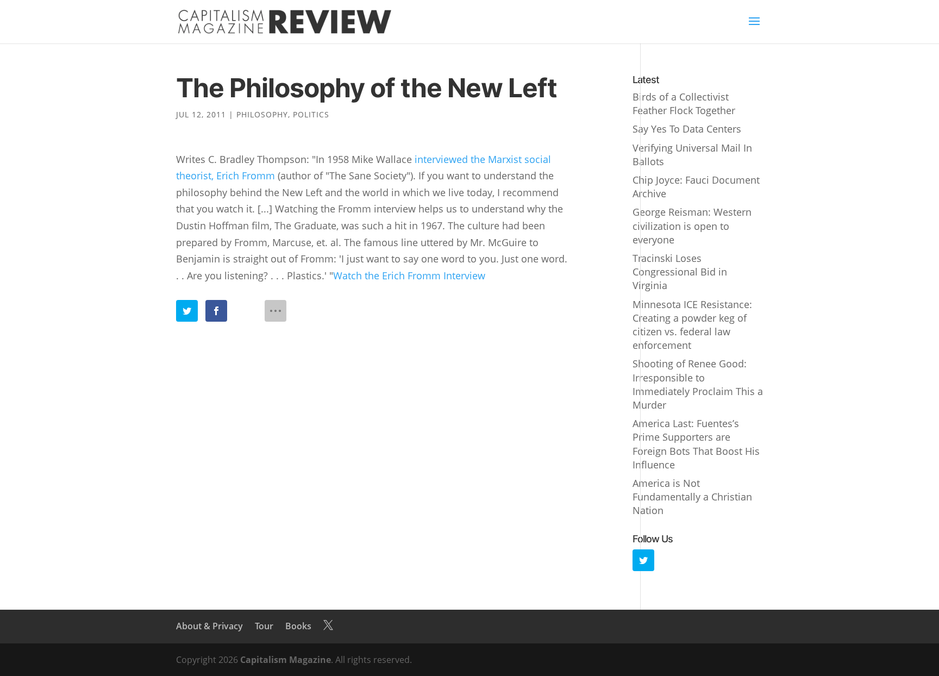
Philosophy (262, 114)
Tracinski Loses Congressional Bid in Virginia (680, 272)
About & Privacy (209, 626)
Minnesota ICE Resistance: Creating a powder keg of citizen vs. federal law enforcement (692, 325)
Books (298, 626)
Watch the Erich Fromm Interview (409, 275)
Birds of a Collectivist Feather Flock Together (684, 103)
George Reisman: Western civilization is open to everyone (692, 225)
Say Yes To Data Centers (687, 128)
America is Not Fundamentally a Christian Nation (692, 497)
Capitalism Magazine (285, 660)
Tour (264, 626)
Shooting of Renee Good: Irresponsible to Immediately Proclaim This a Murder (698, 384)
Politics (311, 114)
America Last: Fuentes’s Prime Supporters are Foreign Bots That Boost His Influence (696, 444)
